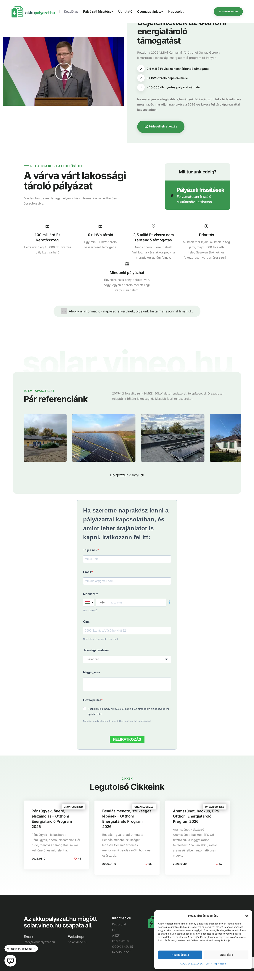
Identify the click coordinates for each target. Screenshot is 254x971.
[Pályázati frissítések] (197, 195)
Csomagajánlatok (150, 11)
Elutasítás (226, 954)
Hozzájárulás (180, 954)
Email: (87, 572)
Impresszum (220, 963)
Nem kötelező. (90, 610)
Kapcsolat (176, 11)
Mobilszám (90, 594)
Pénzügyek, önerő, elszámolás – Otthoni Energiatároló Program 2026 (52, 819)
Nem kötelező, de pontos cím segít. (100, 639)
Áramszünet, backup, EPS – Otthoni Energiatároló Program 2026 (197, 816)
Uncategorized (73, 806)
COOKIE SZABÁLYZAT (192, 963)
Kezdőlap (71, 11)
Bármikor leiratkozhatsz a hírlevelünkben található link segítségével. (117, 721)
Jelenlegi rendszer (96, 650)
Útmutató (125, 11)
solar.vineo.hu (77, 942)
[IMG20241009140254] (124, 417)
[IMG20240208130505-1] (193, 417)
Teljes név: (90, 550)
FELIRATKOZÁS (127, 739)
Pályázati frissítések (98, 11)
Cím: (86, 621)
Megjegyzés (91, 672)
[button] (246, 916)
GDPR (209, 963)
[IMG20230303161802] (55, 417)
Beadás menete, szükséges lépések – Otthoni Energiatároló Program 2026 (127, 819)
